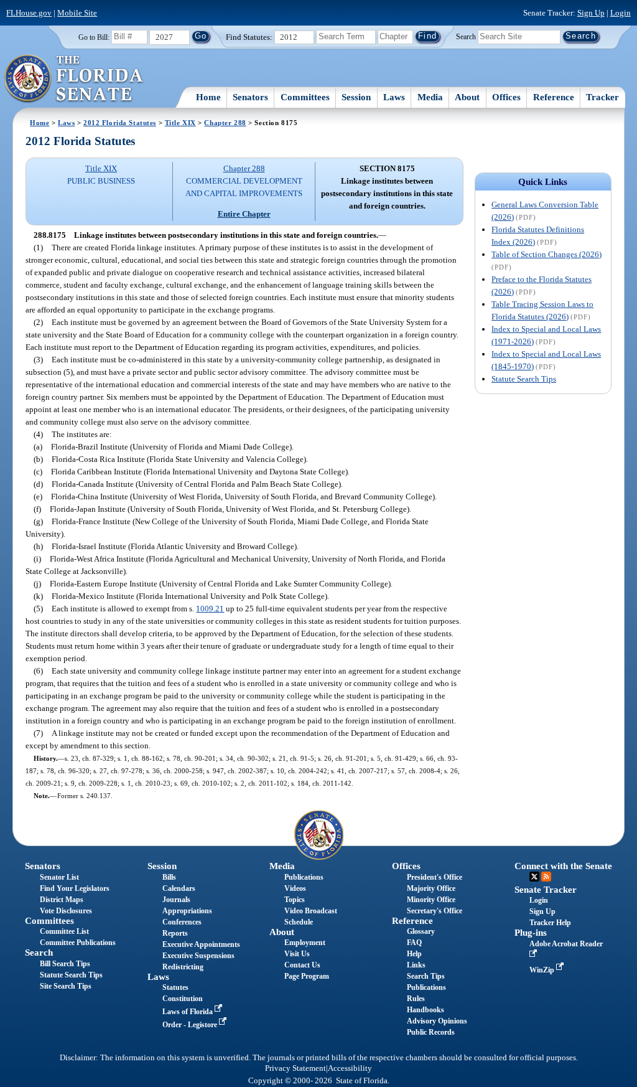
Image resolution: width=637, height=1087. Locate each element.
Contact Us (302, 965)
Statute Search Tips (523, 379)
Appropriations (187, 910)
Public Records (431, 1032)
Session (356, 97)
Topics (294, 899)
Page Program (306, 976)
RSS (546, 877)
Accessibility (350, 1068)
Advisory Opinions (437, 1021)
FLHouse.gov (29, 12)
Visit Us (297, 953)
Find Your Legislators (74, 888)
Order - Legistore (190, 1024)
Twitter (534, 877)
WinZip (542, 970)
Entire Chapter (244, 214)
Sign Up (591, 12)
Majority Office (431, 888)
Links (416, 965)
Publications (303, 877)
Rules (416, 998)
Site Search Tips (65, 986)
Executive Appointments (201, 944)
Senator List (59, 877)
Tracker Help (550, 922)
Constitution (182, 998)
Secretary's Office (434, 910)
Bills (169, 877)
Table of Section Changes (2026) (546, 254)
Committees (305, 97)
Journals (176, 899)
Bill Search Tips (65, 963)
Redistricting (182, 966)
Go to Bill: (93, 37)
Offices (506, 97)
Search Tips (426, 976)
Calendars (178, 888)
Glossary (421, 931)
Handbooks (425, 1009)
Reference (553, 97)
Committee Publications (78, 942)
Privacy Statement (295, 1068)
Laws (394, 97)
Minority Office (431, 899)
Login (620, 12)
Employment (304, 942)
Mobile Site (77, 12)
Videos (295, 888)
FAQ (414, 942)
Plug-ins (530, 933)
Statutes (175, 987)
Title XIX (180, 122)
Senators (250, 97)
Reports (175, 933)
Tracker (602, 97)
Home (208, 97)
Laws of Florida (188, 1011)
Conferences (182, 922)
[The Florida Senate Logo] (74, 79)
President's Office (434, 877)
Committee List (64, 931)
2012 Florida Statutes (119, 122)
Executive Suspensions (198, 955)
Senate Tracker (545, 890)
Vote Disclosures (66, 910)
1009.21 (210, 608)
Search (466, 36)
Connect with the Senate (563, 866)
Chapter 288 (225, 122)
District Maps (61, 899)
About (467, 97)
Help (414, 953)
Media (430, 97)
